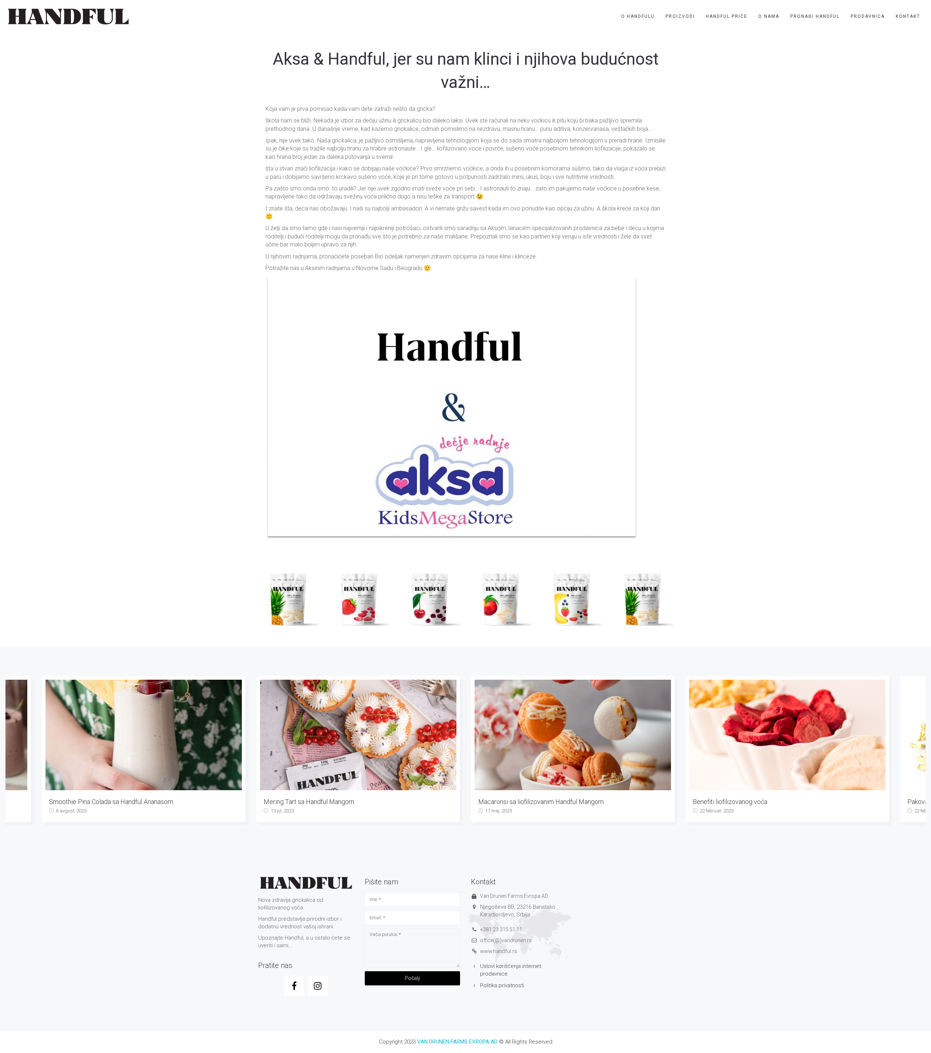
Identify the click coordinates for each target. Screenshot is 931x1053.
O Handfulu (638, 16)
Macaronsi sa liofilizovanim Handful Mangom (326, 801)
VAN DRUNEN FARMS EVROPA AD (457, 1041)
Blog (749, 810)
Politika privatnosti (502, 985)
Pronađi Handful (815, 16)
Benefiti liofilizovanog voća (515, 801)
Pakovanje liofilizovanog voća (734, 801)
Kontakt (908, 16)
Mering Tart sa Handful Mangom (94, 801)
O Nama (768, 16)
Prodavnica (868, 16)
